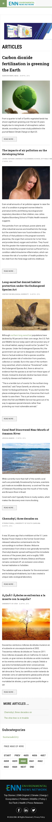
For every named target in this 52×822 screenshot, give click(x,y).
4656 (34, 755)
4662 (40, 761)
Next (23, 767)
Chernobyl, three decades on (20, 518)
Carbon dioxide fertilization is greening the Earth (25, 64)
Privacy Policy (39, 817)
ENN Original (23, 795)
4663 (6, 767)
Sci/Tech (13, 803)
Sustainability (11, 737)
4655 (26, 755)
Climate (34, 795)
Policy (42, 799)
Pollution (24, 799)
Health (22, 803)
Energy (43, 795)
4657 (42, 755)
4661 (31, 761)
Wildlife (33, 799)
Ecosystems (12, 799)
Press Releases (35, 803)
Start (7, 755)
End (32, 767)
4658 (6, 761)
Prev (17, 755)
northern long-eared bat (21, 335)
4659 (14, 761)
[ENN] (22, 3)
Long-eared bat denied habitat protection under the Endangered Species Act (23, 285)
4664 (14, 767)
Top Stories (9, 795)
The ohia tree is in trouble (16, 718)
